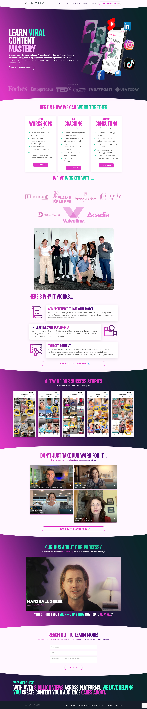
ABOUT (60, 3)
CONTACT (94, 3)
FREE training (67, 552)
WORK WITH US (76, 3)
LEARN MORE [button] (40, 165)
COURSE (66, 3)
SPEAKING (86, 3)
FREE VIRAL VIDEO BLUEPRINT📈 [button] (110, 3)
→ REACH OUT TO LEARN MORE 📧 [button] (73, 363)
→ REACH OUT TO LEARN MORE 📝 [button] (73, 529)
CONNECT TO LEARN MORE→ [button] (21, 68)
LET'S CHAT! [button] (73, 667)
